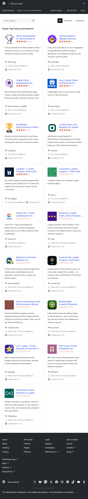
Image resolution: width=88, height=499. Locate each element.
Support (48, 443)
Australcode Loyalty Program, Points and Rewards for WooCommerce (69, 258)
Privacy (5, 452)
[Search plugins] (33, 20)
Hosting (5, 448)
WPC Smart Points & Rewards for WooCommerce (68, 347)
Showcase (28, 439)
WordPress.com (10, 459)
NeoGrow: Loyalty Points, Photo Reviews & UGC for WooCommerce (71, 214)
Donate (71, 448)
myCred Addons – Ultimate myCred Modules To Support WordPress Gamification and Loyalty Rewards (71, 37)
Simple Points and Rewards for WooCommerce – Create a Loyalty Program (28, 81)
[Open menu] (84, 3)
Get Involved (72, 439)
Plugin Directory (8, 10)
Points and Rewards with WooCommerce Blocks (28, 302)
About (4, 439)
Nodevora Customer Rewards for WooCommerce (26, 258)
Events (69, 443)
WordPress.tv (52, 452)
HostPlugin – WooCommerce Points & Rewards (28, 126)
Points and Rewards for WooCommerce (26, 37)
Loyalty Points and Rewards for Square (68, 125)
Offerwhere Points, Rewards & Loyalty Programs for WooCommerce (25, 391)
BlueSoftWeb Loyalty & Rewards (68, 302)
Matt (5, 463)
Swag (70, 452)
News (4, 443)
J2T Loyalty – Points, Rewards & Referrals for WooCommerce (28, 347)
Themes (27, 443)
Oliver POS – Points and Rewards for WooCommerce (25, 214)
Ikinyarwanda (13, 482)
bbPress (7, 467)
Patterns (27, 452)
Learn (47, 439)
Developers (50, 448)
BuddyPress (8, 471)
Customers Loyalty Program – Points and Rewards (69, 170)
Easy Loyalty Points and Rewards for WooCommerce (68, 81)
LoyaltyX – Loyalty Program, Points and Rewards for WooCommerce (26, 170)
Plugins (27, 448)
